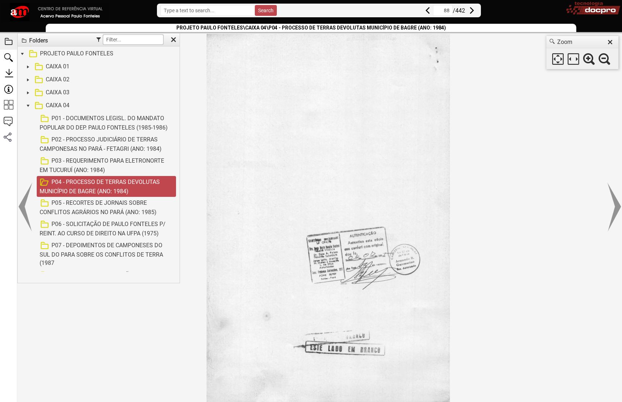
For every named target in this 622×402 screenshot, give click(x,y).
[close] (610, 42)
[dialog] (582, 52)
